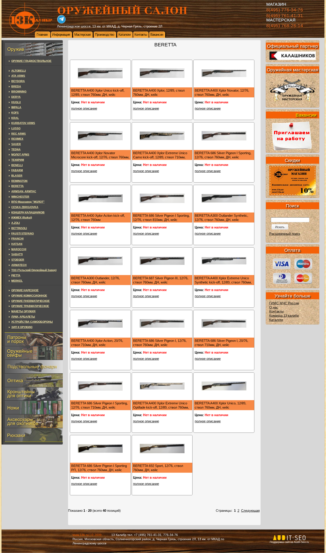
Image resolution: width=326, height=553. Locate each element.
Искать (280, 227)
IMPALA (16, 107)
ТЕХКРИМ (17, 159)
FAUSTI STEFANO (22, 233)
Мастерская (82, 34)
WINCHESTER (20, 196)
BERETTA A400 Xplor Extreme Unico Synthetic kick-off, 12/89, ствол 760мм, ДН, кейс (223, 282)
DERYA (16, 96)
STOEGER (17, 259)
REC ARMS (18, 133)
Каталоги (124, 34)
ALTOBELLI (18, 70)
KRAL (15, 118)
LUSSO (15, 128)
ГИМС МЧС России (284, 303)
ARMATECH (19, 265)
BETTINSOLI (19, 228)
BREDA (16, 86)
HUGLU (16, 102)
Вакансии (156, 34)
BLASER (16, 175)
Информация (61, 34)
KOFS (15, 112)
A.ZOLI (15, 222)
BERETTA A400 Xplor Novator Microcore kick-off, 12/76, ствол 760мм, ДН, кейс (100, 157)
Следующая (250, 510)
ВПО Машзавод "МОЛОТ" (28, 201)
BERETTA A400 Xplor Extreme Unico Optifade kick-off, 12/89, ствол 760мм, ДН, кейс (161, 407)
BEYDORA (18, 81)
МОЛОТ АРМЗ (20, 154)
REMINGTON (19, 181)
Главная (42, 34)
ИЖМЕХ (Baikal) (21, 217)
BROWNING (18, 91)
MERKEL (17, 280)
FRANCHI (17, 238)
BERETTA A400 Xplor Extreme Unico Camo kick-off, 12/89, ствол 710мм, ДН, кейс (160, 157)
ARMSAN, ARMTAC (23, 191)
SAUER (16, 144)
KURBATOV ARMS (23, 123)
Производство (104, 34)
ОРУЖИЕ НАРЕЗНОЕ (25, 290)
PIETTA (15, 275)
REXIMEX (17, 138)
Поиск (292, 205)
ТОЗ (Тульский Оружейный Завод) (34, 270)
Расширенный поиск (284, 234)
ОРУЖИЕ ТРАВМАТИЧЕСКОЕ (30, 306)
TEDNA (16, 149)
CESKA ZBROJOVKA (24, 207)
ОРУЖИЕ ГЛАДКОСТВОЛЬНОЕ (31, 61)
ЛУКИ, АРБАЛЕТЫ (23, 316)
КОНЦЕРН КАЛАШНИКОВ (28, 212)
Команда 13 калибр (284, 315)
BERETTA (17, 186)
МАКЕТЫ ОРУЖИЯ (23, 311)
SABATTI (17, 254)
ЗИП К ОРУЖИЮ (21, 327)
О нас (273, 307)
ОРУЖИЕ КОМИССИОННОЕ (29, 295)
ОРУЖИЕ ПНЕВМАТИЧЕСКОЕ (30, 301)
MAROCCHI (18, 249)
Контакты (140, 34)
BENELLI (17, 165)
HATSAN (16, 244)
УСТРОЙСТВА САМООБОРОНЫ (32, 321)
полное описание (84, 108)
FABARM (17, 170)
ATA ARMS (18, 75)
